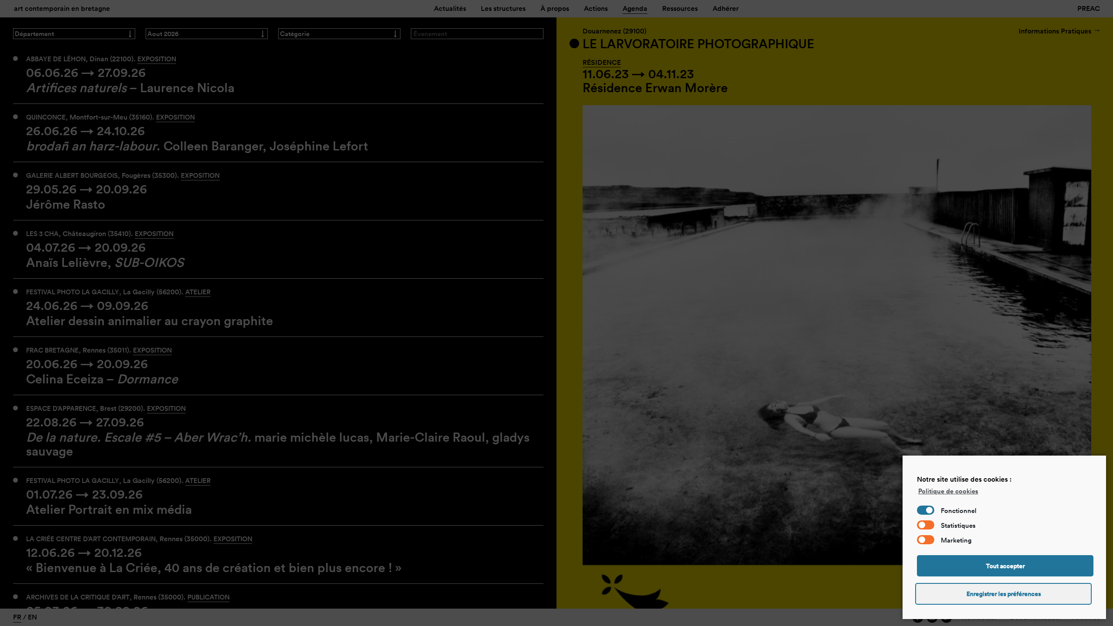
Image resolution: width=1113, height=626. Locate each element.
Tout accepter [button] (1005, 566)
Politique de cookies (948, 491)
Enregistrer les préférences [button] (1003, 593)
